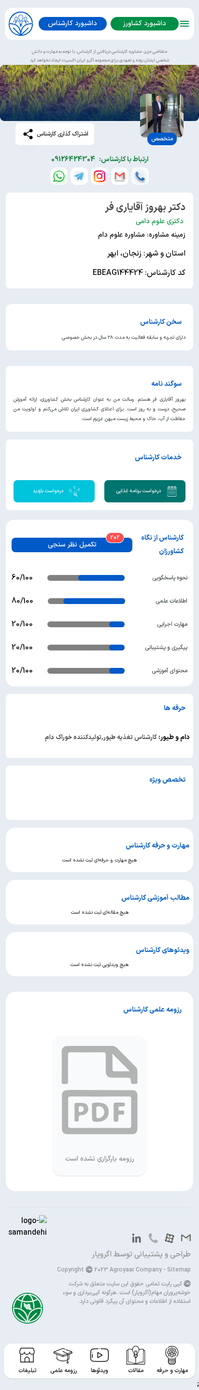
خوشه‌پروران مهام (171, 1292)
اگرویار (102, 1254)
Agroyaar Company (136, 1270)
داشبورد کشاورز (144, 23)
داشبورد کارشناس (72, 23)
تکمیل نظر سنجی (72, 545)
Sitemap (179, 1270)
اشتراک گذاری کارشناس (62, 134)
